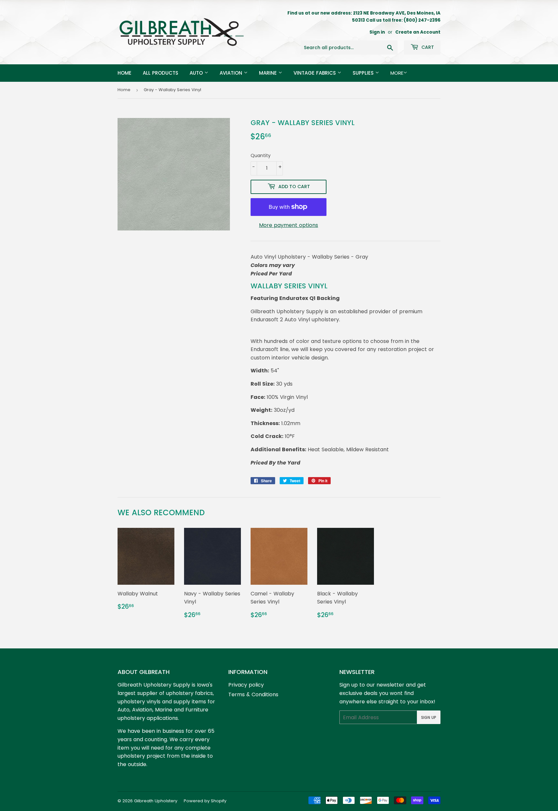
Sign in (377, 32)
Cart (427, 47)
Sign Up (428, 717)
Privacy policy (246, 684)
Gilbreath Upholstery (155, 801)
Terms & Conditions (253, 694)
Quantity (261, 155)
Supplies (364, 72)
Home (124, 72)
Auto (197, 72)
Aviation (232, 72)
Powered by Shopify (205, 801)
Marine (268, 72)
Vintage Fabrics (315, 72)
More (396, 72)
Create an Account (417, 32)
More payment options (288, 225)
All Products (160, 72)
